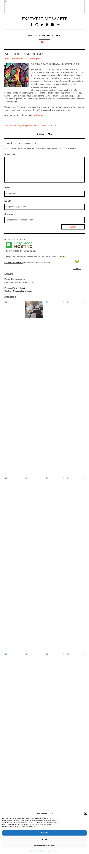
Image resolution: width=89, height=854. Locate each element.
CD (32, 126)
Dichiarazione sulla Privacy (49, 851)
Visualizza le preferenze (44, 846)
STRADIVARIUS (51, 126)
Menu (43, 42)
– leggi (14, 288)
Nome (7, 187)
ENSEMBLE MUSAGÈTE (44, 19)
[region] (44, 6)
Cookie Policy (34, 851)
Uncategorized (35, 59)
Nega (44, 839)
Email (7, 201)
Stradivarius (36, 115)
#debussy (17, 126)
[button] (85, 813)
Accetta (44, 833)
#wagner (26, 126)
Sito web (8, 214)
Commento (10, 154)
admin (6, 59)
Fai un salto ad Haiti (13, 262)
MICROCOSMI (40, 126)
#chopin (9, 126)
